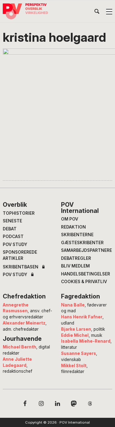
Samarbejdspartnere (86, 250)
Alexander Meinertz (24, 323)
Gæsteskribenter (82, 242)
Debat (10, 228)
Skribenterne (77, 234)
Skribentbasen (20, 267)
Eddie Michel (75, 335)
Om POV (69, 219)
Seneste (12, 220)
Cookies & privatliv (84, 281)
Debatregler (76, 258)
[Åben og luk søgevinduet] (97, 13)
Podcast (13, 236)
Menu (109, 12)
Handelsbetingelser (85, 273)
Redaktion (73, 227)
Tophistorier (19, 213)
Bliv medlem (75, 266)
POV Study (15, 244)
